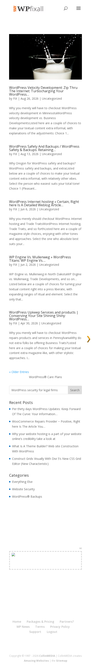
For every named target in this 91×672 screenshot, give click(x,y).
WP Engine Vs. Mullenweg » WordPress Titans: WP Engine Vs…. (40, 259)
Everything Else (22, 482)
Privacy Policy (60, 627)
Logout (52, 632)
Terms (40, 627)
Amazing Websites (36, 660)
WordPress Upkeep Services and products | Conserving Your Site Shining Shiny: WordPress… (43, 315)
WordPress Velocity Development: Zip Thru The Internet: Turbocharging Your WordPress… (43, 91)
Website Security (23, 489)
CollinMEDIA (47, 656)
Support (35, 632)
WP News (23, 627)
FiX (15, 98)
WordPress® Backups (27, 496)
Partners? (67, 622)
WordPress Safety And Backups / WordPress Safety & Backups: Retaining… (44, 148)
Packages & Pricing (40, 622)
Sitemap (61, 660)
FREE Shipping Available (45, 565)
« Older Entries (19, 372)
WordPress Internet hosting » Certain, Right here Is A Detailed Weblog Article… (44, 203)
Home (16, 622)
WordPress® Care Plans (45, 377)
